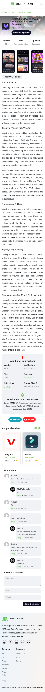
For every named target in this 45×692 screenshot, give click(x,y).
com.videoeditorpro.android (32, 387)
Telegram (16, 419)
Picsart (4, 661)
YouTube (30, 419)
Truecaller (5, 665)
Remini (4, 668)
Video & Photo (29, 378)
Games (18, 661)
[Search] (41, 4)
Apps (18, 657)
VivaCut (7, 387)
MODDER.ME (21, 654)
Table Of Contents (12, 77)
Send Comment (31, 604)
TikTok (4, 654)
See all (37, 428)
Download (21, 33)
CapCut (4, 657)
